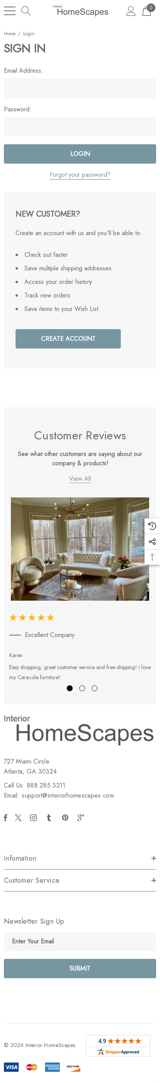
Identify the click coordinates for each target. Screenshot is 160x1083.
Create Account (68, 338)
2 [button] (82, 688)
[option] (80, 590)
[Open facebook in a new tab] (5, 817)
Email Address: (23, 71)
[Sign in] (131, 10)
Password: (17, 109)
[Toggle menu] (10, 11)
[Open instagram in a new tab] (34, 817)
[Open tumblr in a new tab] (50, 817)
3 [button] (94, 688)
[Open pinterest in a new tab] (66, 817)
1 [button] (70, 688)
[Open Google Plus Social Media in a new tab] (82, 817)
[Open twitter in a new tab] (19, 817)
